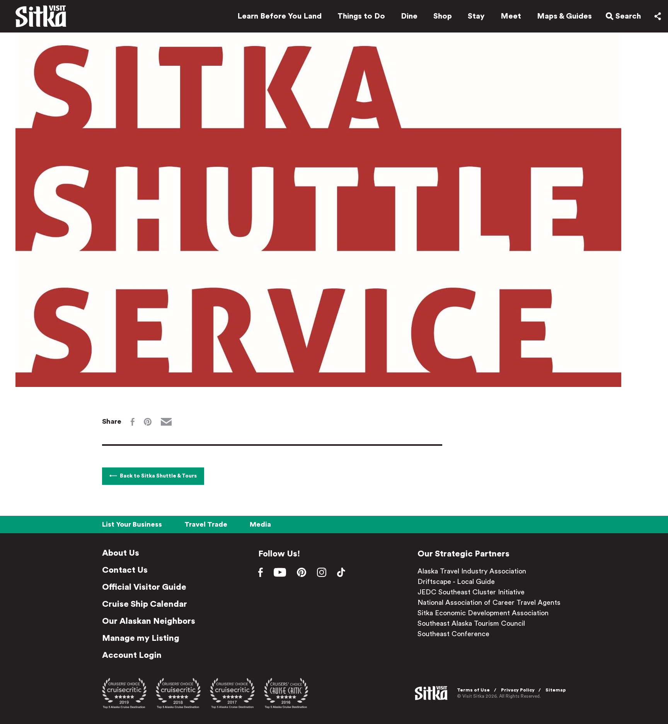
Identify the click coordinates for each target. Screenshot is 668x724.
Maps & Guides (564, 16)
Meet (511, 16)
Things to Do (361, 16)
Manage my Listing (140, 638)
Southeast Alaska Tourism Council (471, 623)
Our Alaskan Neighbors (148, 621)
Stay (476, 16)
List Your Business (132, 524)
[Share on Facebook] (133, 422)
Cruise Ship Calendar (144, 604)
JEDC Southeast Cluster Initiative (471, 592)
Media (260, 524)
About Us (120, 553)
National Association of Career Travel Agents (489, 602)
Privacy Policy (518, 690)
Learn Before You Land (279, 16)
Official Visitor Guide (144, 587)
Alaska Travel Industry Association (472, 571)
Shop (442, 16)
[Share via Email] (166, 422)
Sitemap (555, 690)
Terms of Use (473, 690)
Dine (409, 16)
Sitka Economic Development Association (483, 612)
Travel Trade (205, 524)
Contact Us (125, 570)
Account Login (132, 655)
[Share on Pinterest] (148, 422)
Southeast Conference (453, 633)
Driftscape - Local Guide (456, 581)
